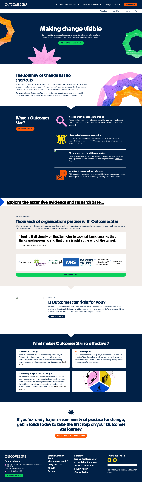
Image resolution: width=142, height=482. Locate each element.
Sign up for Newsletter (85, 459)
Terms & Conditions (84, 465)
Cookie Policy (81, 472)
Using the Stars (111, 4)
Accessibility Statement (85, 462)
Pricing (127, 11)
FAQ (135, 11)
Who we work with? (58, 461)
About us (103, 11)
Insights (116, 11)
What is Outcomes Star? (66, 4)
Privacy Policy (81, 469)
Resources (79, 456)
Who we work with (91, 4)
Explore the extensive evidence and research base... (55, 202)
